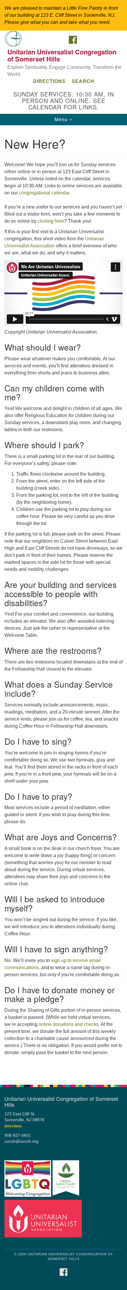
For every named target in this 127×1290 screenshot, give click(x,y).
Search (83, 81)
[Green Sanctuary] (66, 1178)
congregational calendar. (45, 192)
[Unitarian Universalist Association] (43, 1218)
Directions (49, 81)
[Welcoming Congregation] (27, 1178)
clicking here (51, 221)
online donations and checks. (69, 1024)
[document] (63, 601)
